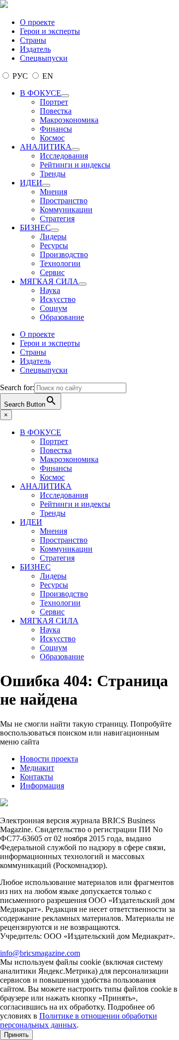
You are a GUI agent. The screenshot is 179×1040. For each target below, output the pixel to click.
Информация (42, 785)
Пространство (64, 200)
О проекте (37, 22)
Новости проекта (49, 758)
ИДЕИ (31, 182)
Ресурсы (54, 245)
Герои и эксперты (50, 31)
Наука (50, 290)
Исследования (64, 155)
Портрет (54, 102)
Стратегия (57, 218)
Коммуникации (66, 209)
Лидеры (53, 236)
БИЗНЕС (35, 227)
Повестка (56, 111)
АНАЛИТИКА (46, 147)
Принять (16, 1035)
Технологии (60, 263)
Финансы (56, 129)
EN (46, 76)
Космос (52, 138)
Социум (53, 308)
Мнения (53, 191)
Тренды (53, 173)
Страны (33, 40)
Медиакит (37, 767)
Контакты (36, 776)
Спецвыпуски (44, 58)
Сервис (52, 272)
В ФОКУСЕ (40, 93)
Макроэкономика (69, 120)
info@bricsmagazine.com (40, 953)
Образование (62, 317)
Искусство (58, 299)
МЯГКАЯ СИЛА (49, 281)
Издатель (35, 49)
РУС (20, 76)
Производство (64, 254)
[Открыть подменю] (65, 95)
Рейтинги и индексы (75, 164)
